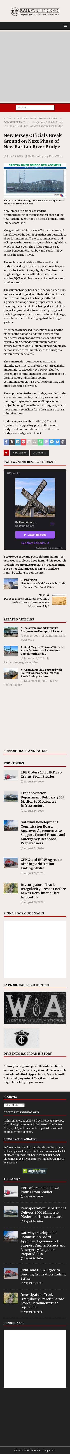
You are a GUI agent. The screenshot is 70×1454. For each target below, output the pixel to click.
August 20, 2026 (34, 902)
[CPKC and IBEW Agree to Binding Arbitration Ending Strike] (11, 863)
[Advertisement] (35, 66)
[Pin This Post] (23, 442)
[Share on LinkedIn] (18, 442)
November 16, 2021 (35, 681)
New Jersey (20, 452)
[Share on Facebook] (6, 442)
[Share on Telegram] (52, 442)
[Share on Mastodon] (46, 442)
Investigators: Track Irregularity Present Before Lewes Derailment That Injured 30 (43, 891)
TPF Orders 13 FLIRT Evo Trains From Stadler (41, 774)
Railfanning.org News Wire (37, 118)
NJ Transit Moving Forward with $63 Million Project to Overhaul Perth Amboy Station (41, 673)
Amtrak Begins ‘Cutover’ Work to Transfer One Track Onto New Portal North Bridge (42, 650)
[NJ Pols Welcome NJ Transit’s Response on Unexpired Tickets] (11, 631)
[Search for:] (35, 107)
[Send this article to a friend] (29, 442)
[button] (65, 25)
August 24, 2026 (34, 781)
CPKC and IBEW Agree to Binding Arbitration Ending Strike (41, 864)
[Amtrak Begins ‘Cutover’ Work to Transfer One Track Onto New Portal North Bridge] (11, 651)
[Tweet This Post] (12, 442)
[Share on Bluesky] (57, 442)
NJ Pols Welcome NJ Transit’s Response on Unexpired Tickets (41, 629)
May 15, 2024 (32, 635)
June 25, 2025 (15, 156)
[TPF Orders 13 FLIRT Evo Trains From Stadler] (11, 775)
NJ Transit (39, 452)
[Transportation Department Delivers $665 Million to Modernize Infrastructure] (11, 796)
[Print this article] (35, 442)
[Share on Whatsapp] (40, 442)
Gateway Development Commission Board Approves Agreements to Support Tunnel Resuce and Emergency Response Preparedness (43, 832)
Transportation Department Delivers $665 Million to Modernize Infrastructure (42, 799)
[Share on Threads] (63, 442)
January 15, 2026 (34, 658)
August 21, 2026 (33, 873)
